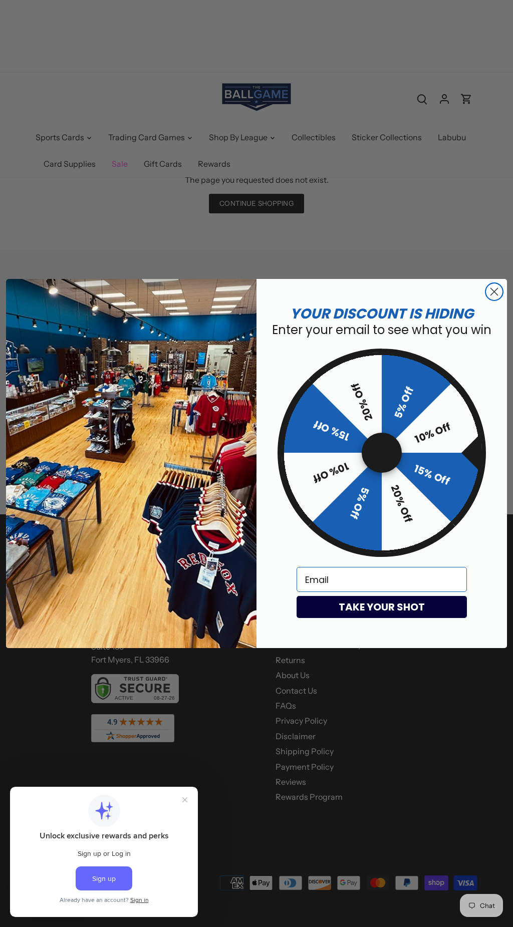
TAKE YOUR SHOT (382, 607)
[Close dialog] (494, 291)
